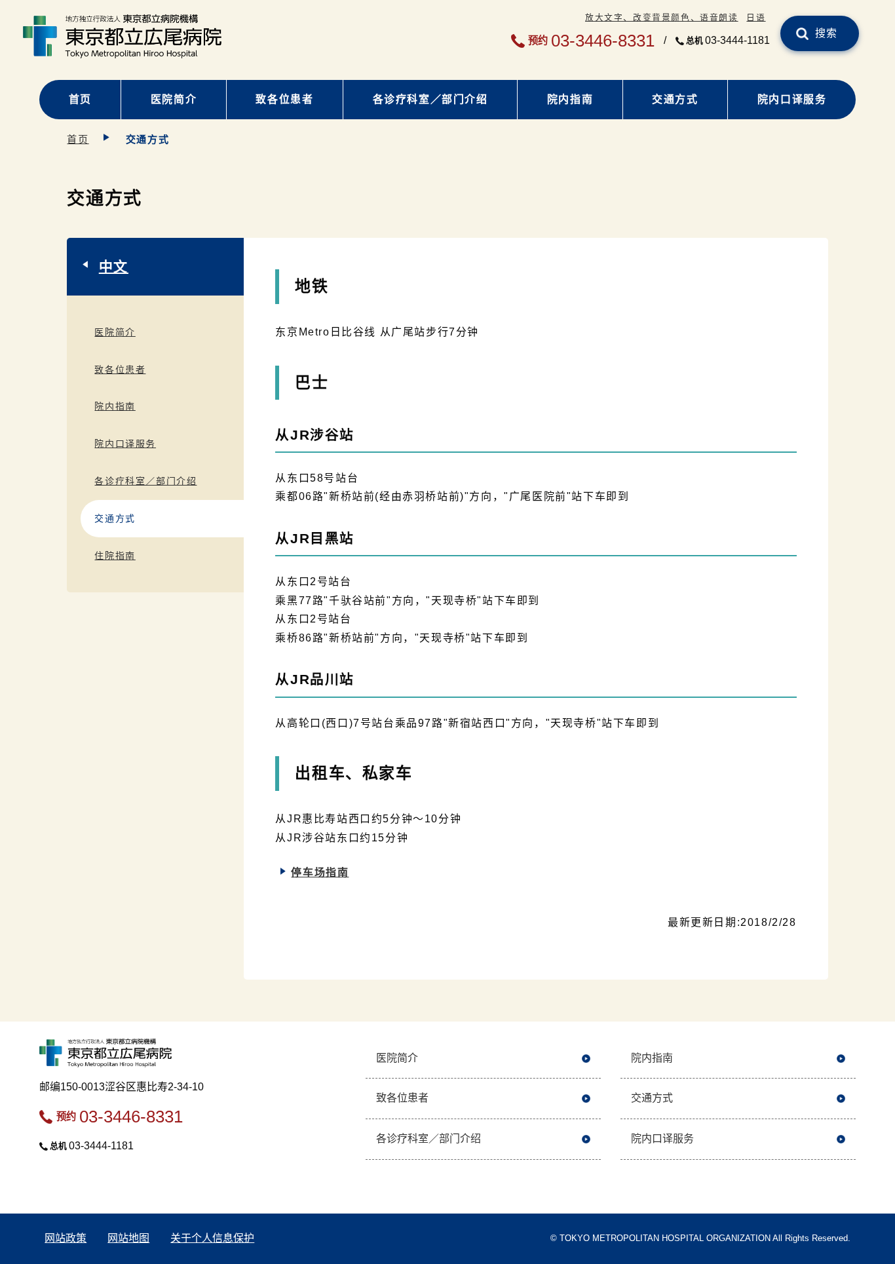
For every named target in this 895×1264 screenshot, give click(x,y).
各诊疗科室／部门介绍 (430, 99)
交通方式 (675, 99)
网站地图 (128, 1238)
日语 (755, 17)
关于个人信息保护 (212, 1238)
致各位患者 (284, 99)
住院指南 (114, 555)
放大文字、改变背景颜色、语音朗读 (661, 17)
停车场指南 (320, 872)
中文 (113, 266)
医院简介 (174, 99)
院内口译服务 (792, 99)
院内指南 (570, 99)
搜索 (826, 33)
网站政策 (65, 1238)
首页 (80, 99)
